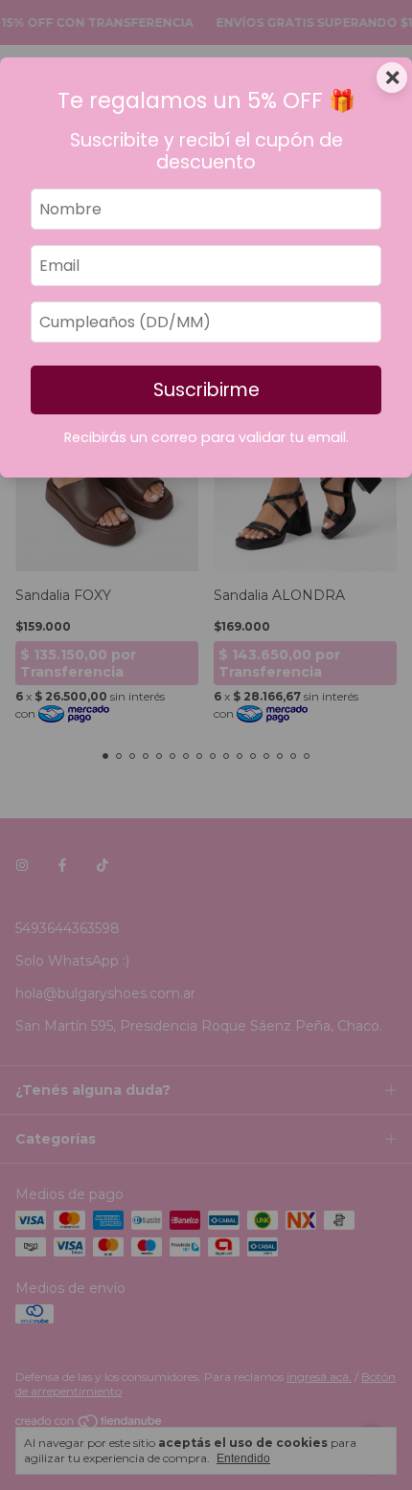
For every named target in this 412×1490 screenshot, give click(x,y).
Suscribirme (206, 390)
